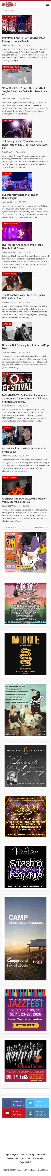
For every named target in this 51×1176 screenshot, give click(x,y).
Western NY (12, 1158)
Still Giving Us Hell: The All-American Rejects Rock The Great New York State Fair (25, 144)
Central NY (25, 1158)
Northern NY (38, 1158)
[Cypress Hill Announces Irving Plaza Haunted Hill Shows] (17, 231)
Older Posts (10, 528)
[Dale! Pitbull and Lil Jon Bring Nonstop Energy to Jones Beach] (17, 24)
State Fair (7, 120)
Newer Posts (40, 528)
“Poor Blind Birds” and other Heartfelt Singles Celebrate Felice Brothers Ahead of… (25, 91)
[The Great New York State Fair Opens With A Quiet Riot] (17, 281)
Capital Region (11, 1154)
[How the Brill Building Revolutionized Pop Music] (17, 331)
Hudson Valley (27, 1154)
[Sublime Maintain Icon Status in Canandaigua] (17, 181)
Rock (5, 374)
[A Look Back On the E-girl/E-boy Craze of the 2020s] (17, 435)
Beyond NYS (25, 1162)
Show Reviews (9, 274)
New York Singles (11, 67)
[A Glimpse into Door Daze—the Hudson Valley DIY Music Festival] (17, 485)
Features (7, 174)
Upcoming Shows (10, 224)
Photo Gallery (9, 17)
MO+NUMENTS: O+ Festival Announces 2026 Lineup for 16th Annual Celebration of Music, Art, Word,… (25, 398)
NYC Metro (41, 1154)
